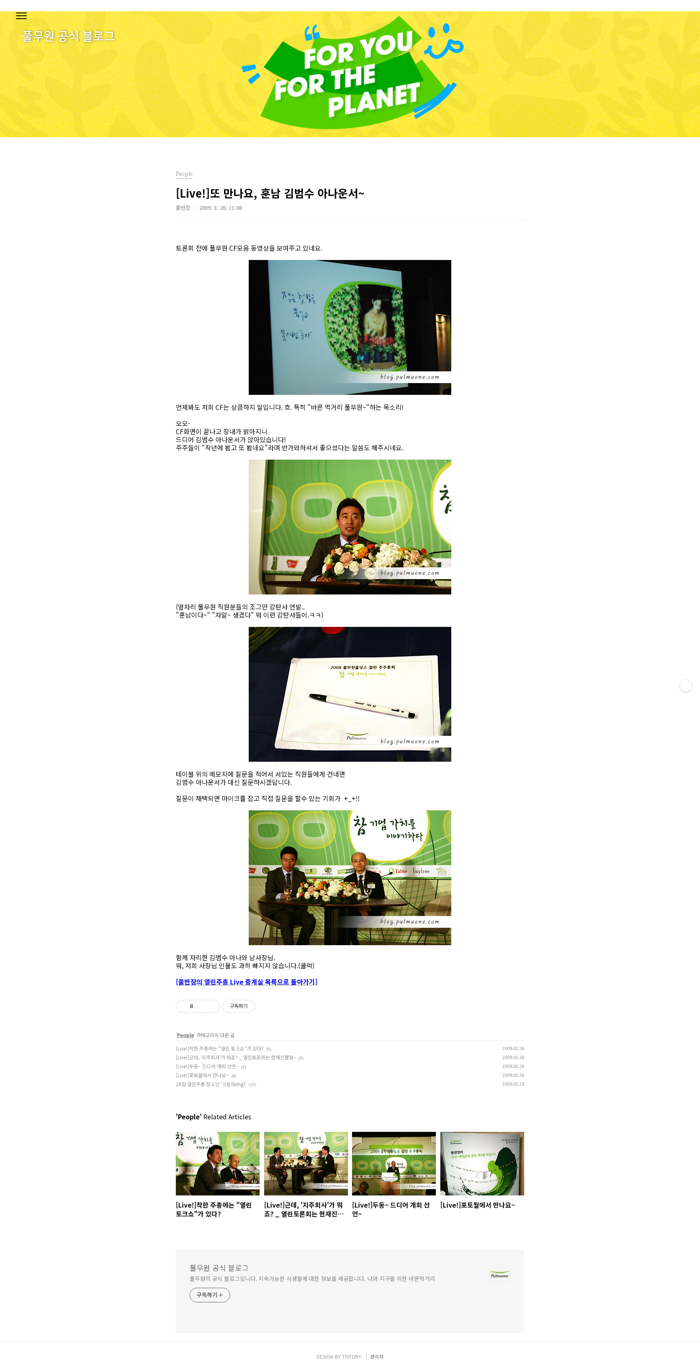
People (185, 1034)
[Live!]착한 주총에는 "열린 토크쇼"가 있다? (220, 1048)
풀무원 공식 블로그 (219, 1267)
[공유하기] (201, 1006)
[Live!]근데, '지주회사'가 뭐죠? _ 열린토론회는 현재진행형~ (236, 1057)
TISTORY (351, 1356)
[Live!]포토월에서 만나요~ (202, 1075)
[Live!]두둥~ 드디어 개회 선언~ (207, 1066)
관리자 (377, 1356)
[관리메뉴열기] (686, 686)
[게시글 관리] (211, 1006)
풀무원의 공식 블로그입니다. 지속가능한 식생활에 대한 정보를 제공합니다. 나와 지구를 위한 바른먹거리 (312, 1278)
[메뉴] (21, 16)
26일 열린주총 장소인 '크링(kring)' (211, 1083)
